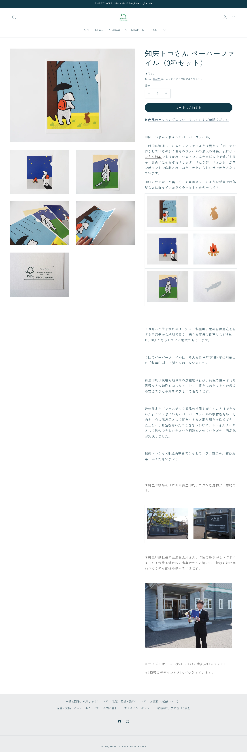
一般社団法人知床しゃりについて (87, 701)
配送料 (157, 78)
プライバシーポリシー (138, 708)
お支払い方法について (164, 701)
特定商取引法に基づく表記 (173, 708)
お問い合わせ (111, 708)
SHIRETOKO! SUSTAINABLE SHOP (128, 746)
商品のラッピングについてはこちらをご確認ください (188, 119)
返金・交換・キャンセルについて (78, 708)
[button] (14, 17)
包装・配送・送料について (129, 701)
